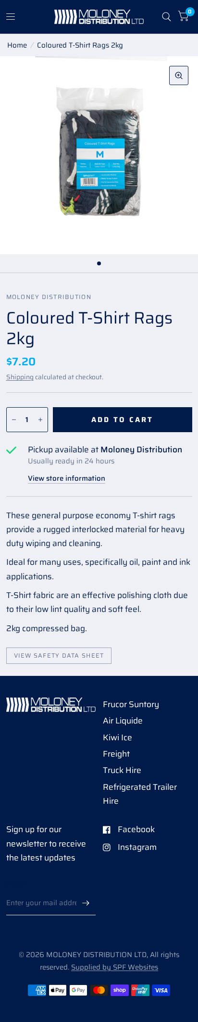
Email (16, 883)
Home (17, 45)
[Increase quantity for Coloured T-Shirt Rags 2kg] (40, 420)
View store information (66, 478)
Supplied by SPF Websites (114, 967)
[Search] (166, 17)
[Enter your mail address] (86, 902)
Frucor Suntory (131, 704)
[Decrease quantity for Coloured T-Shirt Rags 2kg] (14, 420)
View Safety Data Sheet (59, 656)
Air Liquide (123, 720)
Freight (116, 753)
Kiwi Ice (117, 737)
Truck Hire (122, 770)
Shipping (20, 377)
